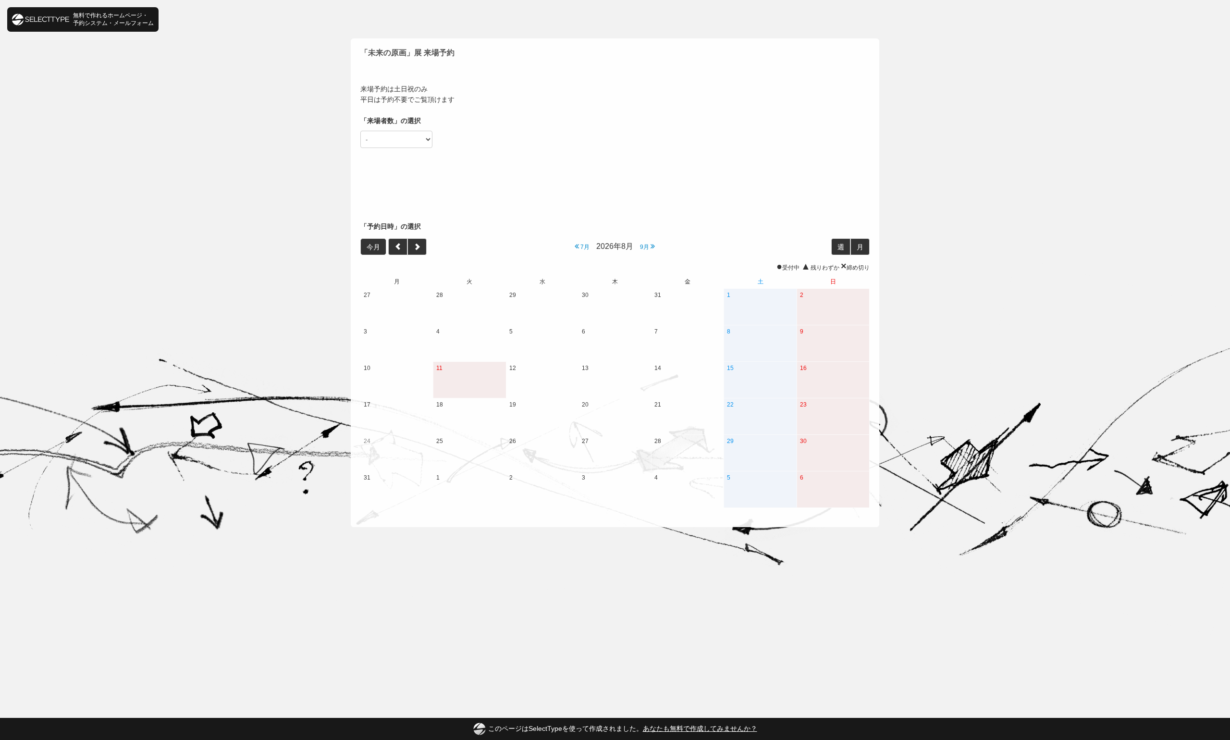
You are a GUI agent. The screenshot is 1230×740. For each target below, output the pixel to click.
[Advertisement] (615, 185)
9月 (645, 247)
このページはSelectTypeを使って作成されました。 (622, 728)
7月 (584, 247)
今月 (373, 247)
